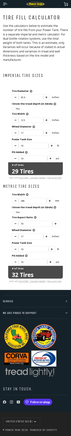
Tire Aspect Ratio (24, 217)
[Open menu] (8, 4)
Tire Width (20, 113)
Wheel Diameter (23, 126)
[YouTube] (18, 402)
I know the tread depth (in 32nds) (34, 103)
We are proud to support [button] (19, 313)
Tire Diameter (22, 91)
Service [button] (8, 301)
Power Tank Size (22, 139)
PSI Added (20, 152)
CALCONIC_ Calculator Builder (32, 178)
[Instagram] (11, 402)
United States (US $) (19, 421)
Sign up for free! (54, 178)
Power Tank (13, 430)
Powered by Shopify (43, 430)
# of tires (17, 165)
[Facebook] (4, 402)
